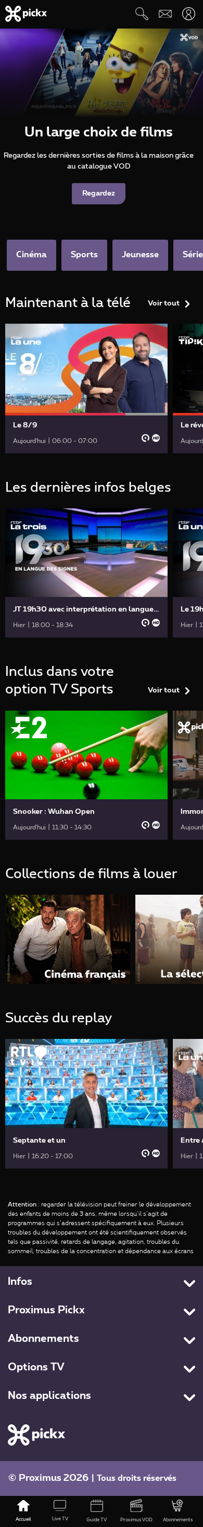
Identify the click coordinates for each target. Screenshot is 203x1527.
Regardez (98, 193)
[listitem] (67, 939)
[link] (86, 388)
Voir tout (164, 303)
